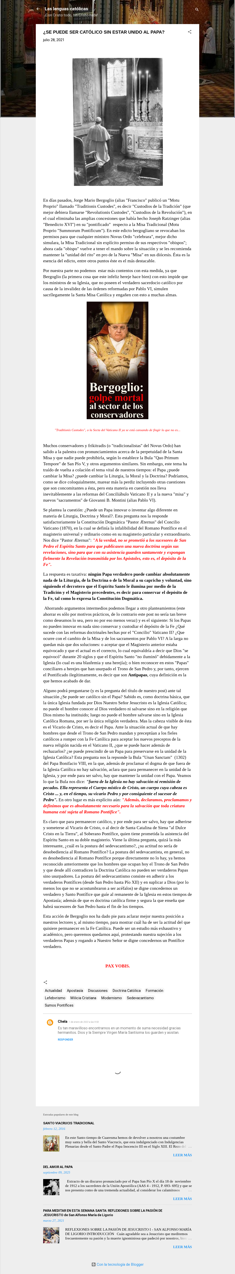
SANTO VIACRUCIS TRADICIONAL (68, 1123)
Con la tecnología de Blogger (120, 1264)
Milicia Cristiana (83, 998)
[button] (189, 32)
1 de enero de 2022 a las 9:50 (84, 1022)
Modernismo (111, 998)
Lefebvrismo (55, 998)
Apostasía (75, 990)
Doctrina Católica (127, 990)
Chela (62, 1021)
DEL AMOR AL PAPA (58, 1167)
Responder (65, 1039)
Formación (154, 990)
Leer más (182, 1155)
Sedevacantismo (140, 998)
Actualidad (53, 990)
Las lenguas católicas (66, 8)
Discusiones (98, 990)
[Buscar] (197, 10)
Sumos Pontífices (59, 1005)
